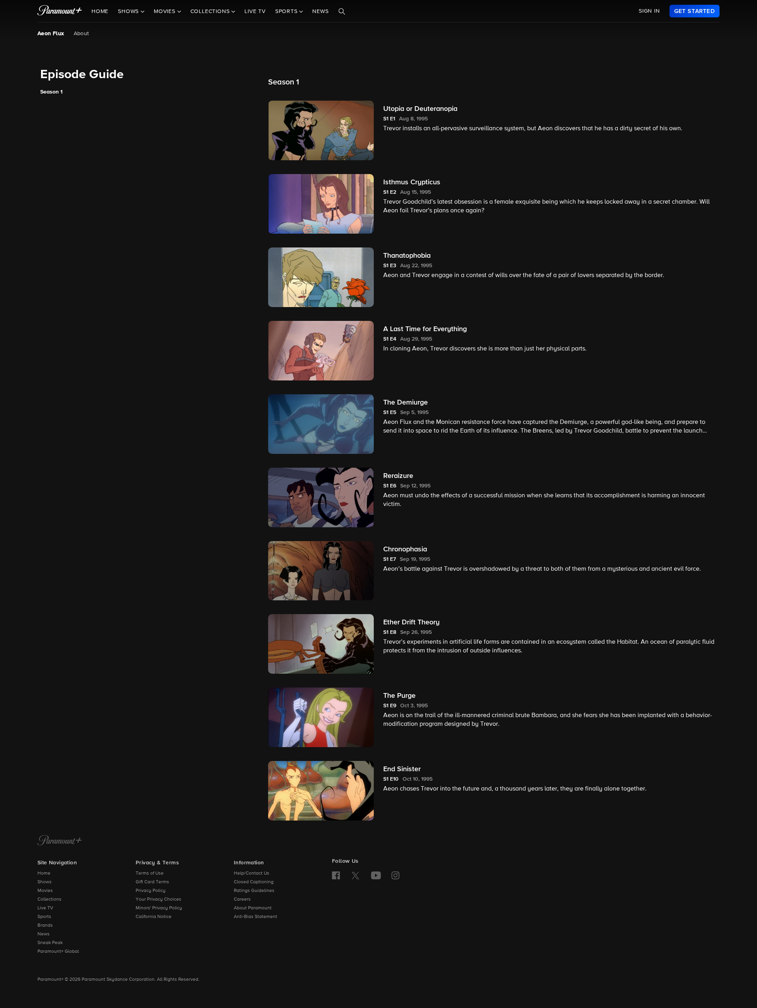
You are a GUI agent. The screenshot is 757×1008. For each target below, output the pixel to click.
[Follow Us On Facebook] (336, 875)
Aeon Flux (50, 33)
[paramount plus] (59, 11)
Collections (49, 899)
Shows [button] (129, 11)
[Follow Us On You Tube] (376, 875)
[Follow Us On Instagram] (395, 875)
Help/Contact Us (251, 873)
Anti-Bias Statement (255, 916)
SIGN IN (649, 11)
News (320, 11)
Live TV (255, 11)
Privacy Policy (151, 890)
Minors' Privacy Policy (159, 908)
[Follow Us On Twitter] (355, 875)
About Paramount (253, 908)
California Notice (154, 916)
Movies (45, 890)
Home (99, 11)
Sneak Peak (50, 943)
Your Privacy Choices (158, 899)
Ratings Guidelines (254, 890)
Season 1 (51, 92)
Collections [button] (211, 11)
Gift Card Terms (152, 882)
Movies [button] (165, 11)
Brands (45, 925)
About (81, 33)
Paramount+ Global (58, 951)
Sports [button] (287, 11)
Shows (44, 882)
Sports (44, 916)
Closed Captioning (254, 882)
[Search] (341, 11)
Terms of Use (150, 873)
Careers (242, 899)
